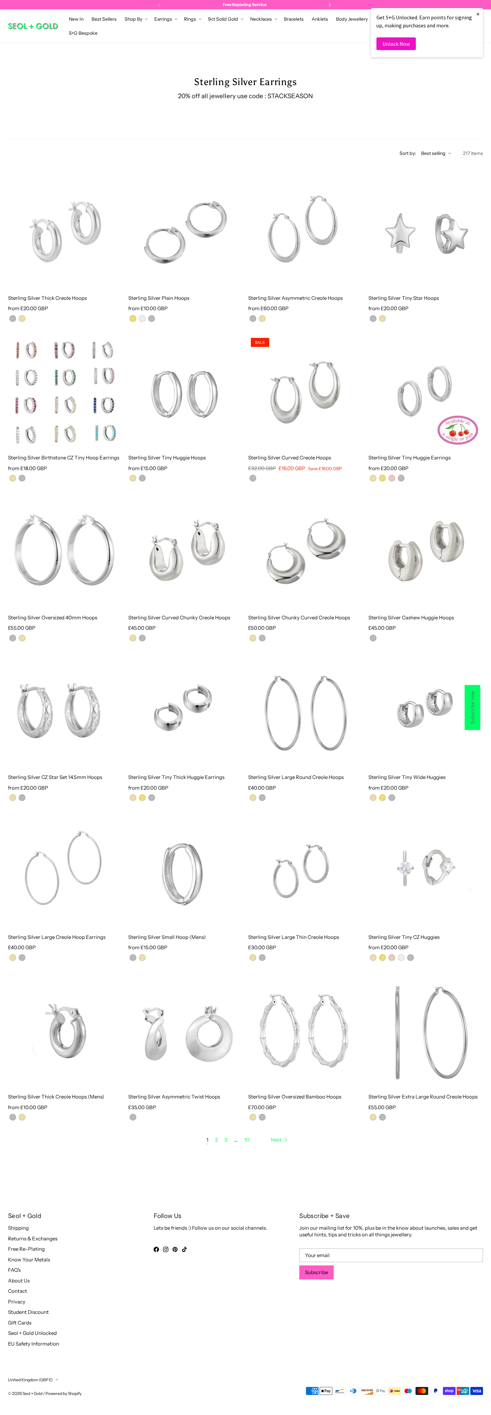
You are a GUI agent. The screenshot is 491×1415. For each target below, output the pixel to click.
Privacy (16, 1301)
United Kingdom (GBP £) (30, 1379)
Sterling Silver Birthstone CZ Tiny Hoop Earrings (63, 457)
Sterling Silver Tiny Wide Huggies (407, 777)
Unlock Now (396, 43)
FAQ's (14, 1270)
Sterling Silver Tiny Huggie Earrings (409, 457)
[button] (135, 19)
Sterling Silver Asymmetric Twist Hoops (174, 1096)
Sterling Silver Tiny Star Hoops (403, 298)
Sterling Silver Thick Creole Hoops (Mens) (56, 1096)
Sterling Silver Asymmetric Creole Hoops (295, 298)
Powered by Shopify (63, 1393)
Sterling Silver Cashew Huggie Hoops (411, 617)
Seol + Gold (32, 1393)
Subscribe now (472, 707)
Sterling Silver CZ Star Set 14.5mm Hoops (55, 777)
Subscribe (316, 1272)
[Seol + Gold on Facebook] (156, 1249)
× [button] (478, 14)
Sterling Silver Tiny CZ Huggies (404, 937)
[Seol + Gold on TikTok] (184, 1249)
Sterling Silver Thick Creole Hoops (47, 298)
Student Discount (28, 1312)
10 (247, 1140)
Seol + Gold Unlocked (32, 1333)
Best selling (433, 153)
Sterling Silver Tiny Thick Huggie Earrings (176, 777)
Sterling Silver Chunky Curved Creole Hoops (299, 617)
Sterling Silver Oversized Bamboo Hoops (294, 1096)
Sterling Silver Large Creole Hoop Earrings (57, 937)
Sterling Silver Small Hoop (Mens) (167, 937)
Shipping (18, 1228)
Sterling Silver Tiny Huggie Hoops (167, 457)
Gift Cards (19, 1323)
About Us (19, 1280)
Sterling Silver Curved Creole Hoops (289, 457)
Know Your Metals (29, 1259)
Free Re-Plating (26, 1249)
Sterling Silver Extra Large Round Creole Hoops (423, 1096)
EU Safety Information (33, 1344)
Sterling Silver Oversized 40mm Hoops (52, 617)
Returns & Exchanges (32, 1238)
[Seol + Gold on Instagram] (165, 1249)
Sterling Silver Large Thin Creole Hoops (293, 937)
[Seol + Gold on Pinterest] (175, 1249)
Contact (17, 1291)
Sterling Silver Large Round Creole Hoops (296, 777)
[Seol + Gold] (33, 26)
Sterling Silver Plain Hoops (158, 298)
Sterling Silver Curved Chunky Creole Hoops (179, 617)
